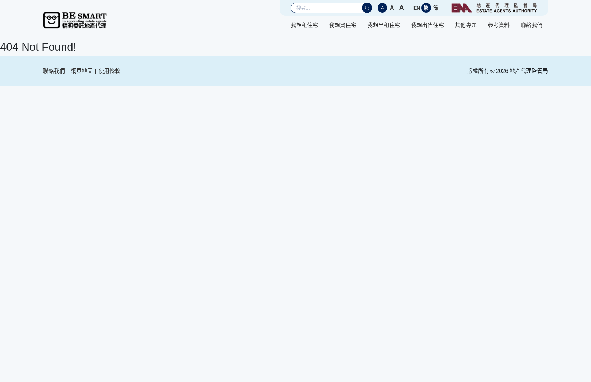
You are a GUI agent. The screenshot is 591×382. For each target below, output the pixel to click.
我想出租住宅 (383, 25)
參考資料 (499, 25)
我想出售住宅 (427, 25)
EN (416, 8)
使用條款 (109, 71)
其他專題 (466, 25)
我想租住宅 (304, 25)
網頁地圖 (82, 71)
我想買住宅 (342, 25)
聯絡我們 (531, 25)
